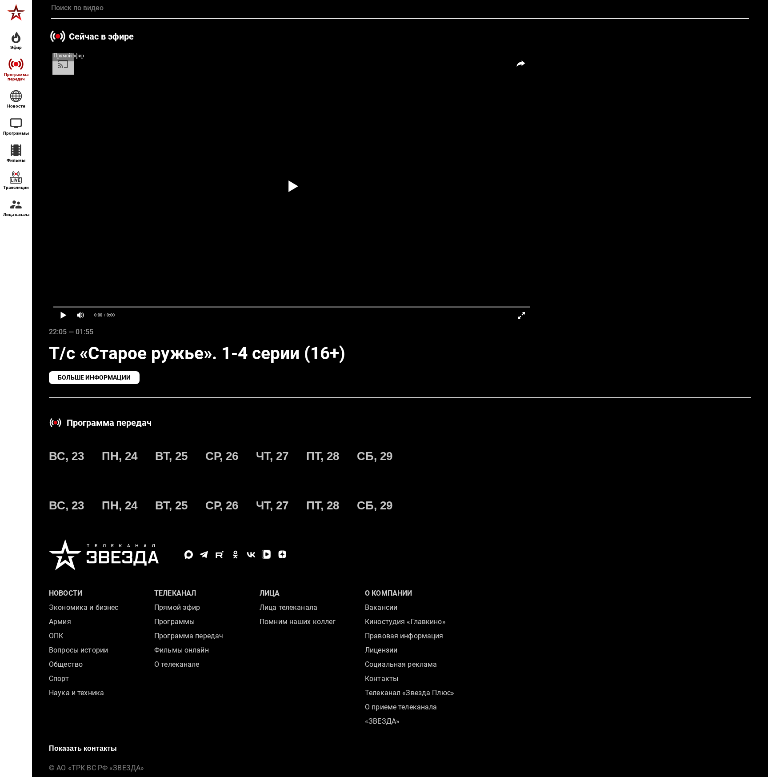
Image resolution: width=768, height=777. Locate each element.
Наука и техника (76, 693)
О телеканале (177, 664)
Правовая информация (404, 636)
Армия (60, 621)
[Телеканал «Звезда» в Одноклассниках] (235, 554)
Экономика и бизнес (83, 607)
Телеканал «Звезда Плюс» (409, 693)
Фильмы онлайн (181, 650)
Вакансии (381, 607)
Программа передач (188, 636)
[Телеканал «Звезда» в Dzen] (282, 554)
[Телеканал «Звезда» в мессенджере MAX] (188, 554)
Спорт (59, 678)
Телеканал (175, 593)
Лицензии (381, 650)
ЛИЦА (270, 593)
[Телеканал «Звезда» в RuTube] (220, 554)
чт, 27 (272, 456)
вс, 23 (66, 456)
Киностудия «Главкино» (405, 621)
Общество (66, 664)
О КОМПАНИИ (388, 593)
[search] (400, 8)
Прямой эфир (177, 607)
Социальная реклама (401, 664)
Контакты (381, 678)
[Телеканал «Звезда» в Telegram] (204, 554)
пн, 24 (119, 456)
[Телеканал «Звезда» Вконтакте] (251, 554)
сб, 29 (374, 456)
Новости (65, 593)
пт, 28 (322, 456)
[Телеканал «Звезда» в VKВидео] (266, 554)
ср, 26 (221, 456)
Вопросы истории (78, 650)
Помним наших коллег (298, 621)
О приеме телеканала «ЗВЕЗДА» (401, 714)
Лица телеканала (288, 607)
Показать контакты (83, 748)
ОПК (56, 636)
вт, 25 (171, 456)
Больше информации (94, 377)
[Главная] (16, 12)
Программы (174, 621)
